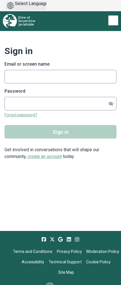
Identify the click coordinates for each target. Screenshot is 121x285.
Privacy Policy (69, 251)
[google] (60, 239)
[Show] (110, 103)
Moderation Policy (102, 251)
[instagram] (77, 239)
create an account (45, 156)
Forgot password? (21, 115)
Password (15, 91)
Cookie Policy (98, 262)
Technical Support (65, 262)
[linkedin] (69, 239)
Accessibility (33, 262)
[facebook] (44, 239)
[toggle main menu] (113, 20)
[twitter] (52, 239)
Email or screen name (27, 64)
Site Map (66, 272)
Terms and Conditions (32, 251)
